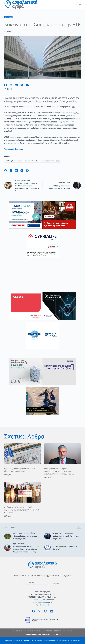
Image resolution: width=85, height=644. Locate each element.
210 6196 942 (44, 605)
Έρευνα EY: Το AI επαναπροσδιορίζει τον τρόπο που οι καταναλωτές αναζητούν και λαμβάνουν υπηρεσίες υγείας (26, 548)
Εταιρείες (8, 17)
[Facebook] (7, 85)
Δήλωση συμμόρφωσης (52, 631)
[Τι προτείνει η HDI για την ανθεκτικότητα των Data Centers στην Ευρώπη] (47, 536)
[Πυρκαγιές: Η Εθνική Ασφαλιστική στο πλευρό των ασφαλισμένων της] (22, 453)
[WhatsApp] (23, 85)
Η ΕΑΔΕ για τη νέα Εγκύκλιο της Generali (65, 547)
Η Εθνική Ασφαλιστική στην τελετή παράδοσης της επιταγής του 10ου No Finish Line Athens (21, 509)
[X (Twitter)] (12, 85)
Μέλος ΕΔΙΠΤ (67, 631)
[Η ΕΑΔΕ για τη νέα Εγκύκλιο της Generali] (47, 547)
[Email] (28, 85)
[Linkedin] (51, 611)
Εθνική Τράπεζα (31, 161)
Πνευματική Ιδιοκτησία (32, 631)
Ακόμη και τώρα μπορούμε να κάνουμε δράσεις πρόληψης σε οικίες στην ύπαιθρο (25, 536)
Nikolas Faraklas (49, 640)
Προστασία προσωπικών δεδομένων (37, 634)
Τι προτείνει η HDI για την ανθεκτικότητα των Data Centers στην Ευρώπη (66, 536)
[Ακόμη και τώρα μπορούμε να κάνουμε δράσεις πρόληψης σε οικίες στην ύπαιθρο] (7, 536)
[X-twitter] (39, 611)
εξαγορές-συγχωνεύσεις (51, 161)
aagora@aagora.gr (45, 602)
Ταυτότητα (57, 634)
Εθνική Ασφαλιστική (13, 161)
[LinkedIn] (17, 85)
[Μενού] (80, 4)
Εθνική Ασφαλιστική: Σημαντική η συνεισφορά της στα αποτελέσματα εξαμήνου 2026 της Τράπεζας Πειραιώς (59, 471)
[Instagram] (45, 611)
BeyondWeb (76, 640)
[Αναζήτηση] (76, 4)
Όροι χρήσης (17, 631)
